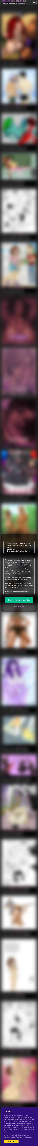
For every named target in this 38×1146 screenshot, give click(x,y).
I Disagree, (19, 606)
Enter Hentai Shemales (19, 600)
